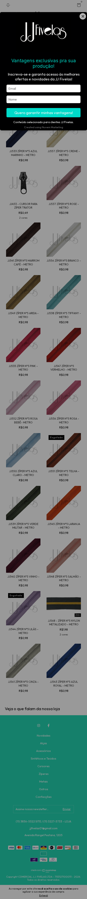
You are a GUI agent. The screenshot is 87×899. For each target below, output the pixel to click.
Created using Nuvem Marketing (43, 127)
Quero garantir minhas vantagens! (43, 112)
